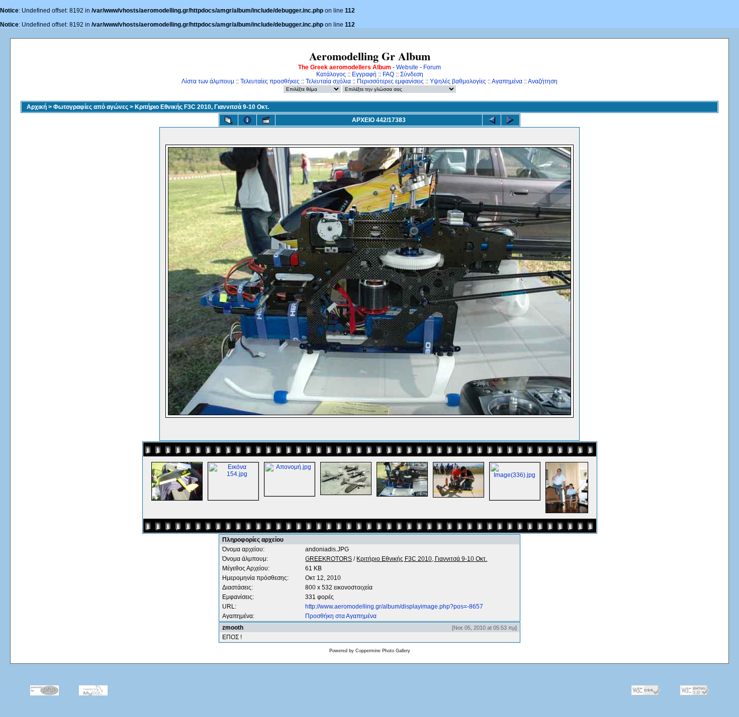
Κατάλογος (331, 74)
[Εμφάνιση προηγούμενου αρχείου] (492, 120)
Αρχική (37, 106)
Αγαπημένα (507, 81)
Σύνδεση (411, 74)
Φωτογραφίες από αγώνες (90, 106)
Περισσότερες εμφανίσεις (390, 81)
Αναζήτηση (543, 81)
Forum (432, 67)
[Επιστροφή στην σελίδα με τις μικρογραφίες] (229, 120)
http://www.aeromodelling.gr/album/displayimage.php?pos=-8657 (394, 606)
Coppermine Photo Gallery (382, 650)
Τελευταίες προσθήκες (270, 81)
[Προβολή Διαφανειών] (266, 120)
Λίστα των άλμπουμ (207, 81)
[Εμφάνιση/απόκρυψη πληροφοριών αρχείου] (247, 120)
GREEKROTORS (328, 558)
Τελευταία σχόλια (328, 81)
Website (407, 67)
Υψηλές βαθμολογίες (458, 81)
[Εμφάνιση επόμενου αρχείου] (510, 120)
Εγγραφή (364, 74)
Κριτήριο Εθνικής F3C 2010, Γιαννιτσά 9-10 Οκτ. (202, 106)
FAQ (388, 74)
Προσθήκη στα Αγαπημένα (341, 616)
